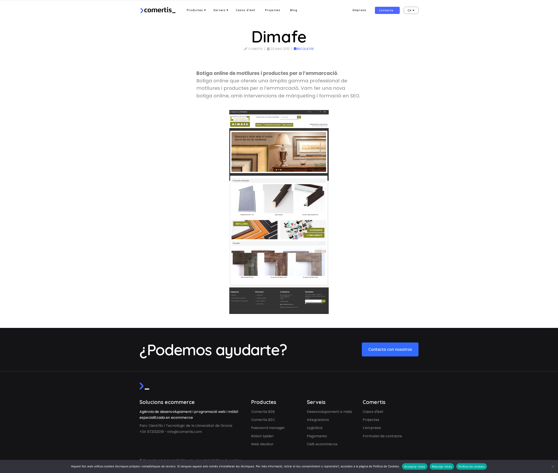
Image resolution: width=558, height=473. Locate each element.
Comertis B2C (263, 419)
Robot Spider (262, 436)
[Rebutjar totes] (552, 466)
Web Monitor (262, 444)
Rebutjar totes (442, 466)
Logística (314, 427)
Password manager (268, 427)
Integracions (318, 419)
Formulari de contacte (382, 436)
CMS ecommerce (322, 444)
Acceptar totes (414, 466)
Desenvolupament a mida (329, 411)
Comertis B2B (263, 411)
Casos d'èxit (373, 411)
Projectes (371, 419)
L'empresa (372, 427)
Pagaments (317, 436)
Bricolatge (305, 49)
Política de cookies (471, 466)
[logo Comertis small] (144, 385)
